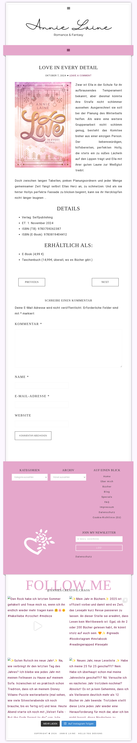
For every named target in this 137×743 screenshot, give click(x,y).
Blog (107, 492)
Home (107, 476)
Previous (32, 282)
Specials (107, 497)
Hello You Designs (90, 733)
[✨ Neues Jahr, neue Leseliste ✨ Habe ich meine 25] (99, 688)
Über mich (107, 481)
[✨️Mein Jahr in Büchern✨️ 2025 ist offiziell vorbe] (99, 626)
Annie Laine (68, 27)
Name (22, 377)
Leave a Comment (80, 75)
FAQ (107, 502)
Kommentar (28, 324)
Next (105, 282)
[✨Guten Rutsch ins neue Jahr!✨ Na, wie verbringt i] (38, 688)
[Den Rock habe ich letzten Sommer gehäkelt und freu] (38, 626)
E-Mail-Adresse (32, 396)
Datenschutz (107, 512)
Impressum (107, 507)
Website (23, 415)
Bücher (107, 486)
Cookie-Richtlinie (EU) (107, 517)
